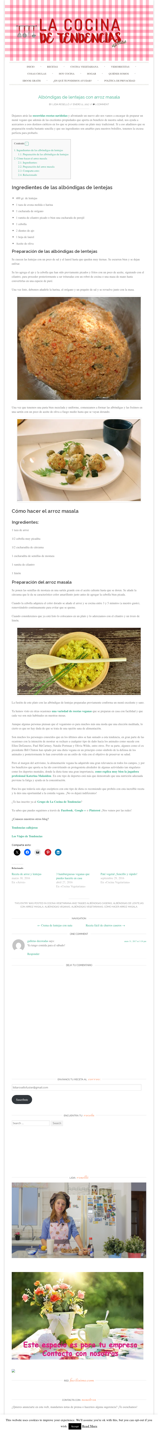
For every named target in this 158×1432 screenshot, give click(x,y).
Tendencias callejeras (25, 827)
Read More (89, 1426)
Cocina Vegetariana (84, 66)
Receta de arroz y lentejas (26, 874)
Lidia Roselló (60, 104)
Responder (33, 954)
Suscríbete (22, 1100)
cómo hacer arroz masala (120, 906)
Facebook (67, 810)
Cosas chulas (36, 73)
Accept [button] (75, 1426)
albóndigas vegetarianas (87, 906)
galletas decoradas (37, 941)
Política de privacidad (119, 80)
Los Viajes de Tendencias (27, 836)
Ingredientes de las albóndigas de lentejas (38, 150)
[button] (27, 144)
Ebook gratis (32, 80)
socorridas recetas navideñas (50, 115)
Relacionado (27, 175)
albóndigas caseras (99, 903)
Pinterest (94, 810)
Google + (80, 810)
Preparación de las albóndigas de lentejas (43, 154)
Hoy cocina (66, 73)
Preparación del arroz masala (36, 166)
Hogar (91, 73)
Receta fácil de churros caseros (105, 925)
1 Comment (102, 104)
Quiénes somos (119, 73)
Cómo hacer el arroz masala (30, 158)
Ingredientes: (27, 162)
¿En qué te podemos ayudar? (72, 80)
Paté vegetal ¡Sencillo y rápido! (119, 874)
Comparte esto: (29, 171)
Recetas (52, 66)
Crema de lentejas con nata (54, 925)
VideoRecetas (120, 66)
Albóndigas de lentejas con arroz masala (79, 97)
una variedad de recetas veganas (72, 711)
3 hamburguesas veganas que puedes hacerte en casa (72, 876)
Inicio (31, 66)
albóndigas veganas (57, 906)
